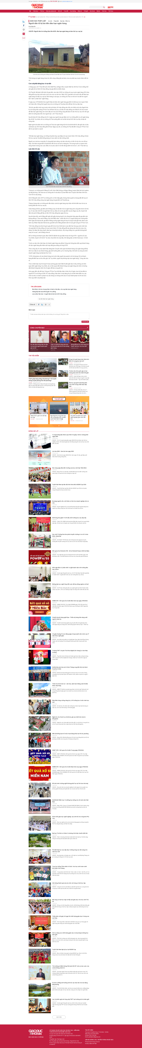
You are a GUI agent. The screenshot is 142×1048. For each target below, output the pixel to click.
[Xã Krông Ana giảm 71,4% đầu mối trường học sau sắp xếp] (40, 524)
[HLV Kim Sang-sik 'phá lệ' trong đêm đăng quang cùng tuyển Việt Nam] (79, 408)
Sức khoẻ (92, 11)
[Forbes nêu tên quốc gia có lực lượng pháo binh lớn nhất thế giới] (63, 373)
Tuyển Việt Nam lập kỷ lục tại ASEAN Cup (64, 949)
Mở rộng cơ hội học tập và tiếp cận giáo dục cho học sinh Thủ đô (70, 900)
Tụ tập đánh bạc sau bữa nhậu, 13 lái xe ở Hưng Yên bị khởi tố (79, 345)
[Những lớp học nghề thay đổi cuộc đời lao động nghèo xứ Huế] (40, 590)
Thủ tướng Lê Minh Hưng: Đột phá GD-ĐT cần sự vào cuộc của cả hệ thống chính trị (70, 967)
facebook (23, 24)
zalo (23, 21)
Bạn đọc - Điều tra (65, 21)
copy (49, 304)
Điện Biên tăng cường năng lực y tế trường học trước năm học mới (70, 701)
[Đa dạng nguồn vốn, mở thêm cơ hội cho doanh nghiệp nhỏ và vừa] (40, 507)
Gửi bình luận (85, 321)
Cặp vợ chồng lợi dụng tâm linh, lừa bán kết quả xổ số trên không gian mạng (40, 346)
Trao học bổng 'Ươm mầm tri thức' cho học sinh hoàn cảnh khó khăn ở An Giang (69, 867)
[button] (82, 327)
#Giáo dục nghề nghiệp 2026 (64, 16)
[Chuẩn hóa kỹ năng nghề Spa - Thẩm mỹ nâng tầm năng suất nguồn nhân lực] (40, 624)
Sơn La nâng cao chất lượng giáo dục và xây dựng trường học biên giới (70, 933)
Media (98, 11)
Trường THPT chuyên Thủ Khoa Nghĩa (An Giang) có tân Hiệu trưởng (70, 651)
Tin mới (23, 38)
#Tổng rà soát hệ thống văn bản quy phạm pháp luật (46, 16)
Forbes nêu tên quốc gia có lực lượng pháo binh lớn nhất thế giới (79, 372)
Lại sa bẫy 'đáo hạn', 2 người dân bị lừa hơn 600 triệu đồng (49, 294)
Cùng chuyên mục (37, 328)
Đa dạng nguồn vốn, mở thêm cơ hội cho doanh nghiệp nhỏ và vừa (70, 502)
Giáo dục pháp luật (51, 11)
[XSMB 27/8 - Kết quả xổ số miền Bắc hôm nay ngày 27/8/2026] (40, 607)
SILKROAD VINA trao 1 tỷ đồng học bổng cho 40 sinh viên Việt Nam (70, 801)
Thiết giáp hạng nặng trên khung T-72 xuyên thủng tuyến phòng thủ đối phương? (42, 379)
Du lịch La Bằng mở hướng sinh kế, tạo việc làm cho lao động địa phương (70, 983)
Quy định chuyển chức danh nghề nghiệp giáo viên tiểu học (58, 417)
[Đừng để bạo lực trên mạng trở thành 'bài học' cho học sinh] (60, 337)
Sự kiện (32, 17)
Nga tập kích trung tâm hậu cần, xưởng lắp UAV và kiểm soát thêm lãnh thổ (38, 417)
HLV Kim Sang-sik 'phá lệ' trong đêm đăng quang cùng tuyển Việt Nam (78, 417)
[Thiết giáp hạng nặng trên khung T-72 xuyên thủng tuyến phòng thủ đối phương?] (43, 367)
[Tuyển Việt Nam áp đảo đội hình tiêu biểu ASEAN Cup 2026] (40, 491)
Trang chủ (30, 11)
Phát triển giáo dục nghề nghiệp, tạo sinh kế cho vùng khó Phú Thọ (70, 817)
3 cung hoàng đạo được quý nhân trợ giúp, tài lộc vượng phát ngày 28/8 (70, 435)
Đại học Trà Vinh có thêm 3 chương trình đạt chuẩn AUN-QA (69, 833)
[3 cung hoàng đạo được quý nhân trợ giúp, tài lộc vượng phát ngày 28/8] (40, 441)
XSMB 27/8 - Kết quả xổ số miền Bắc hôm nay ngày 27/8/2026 (70, 601)
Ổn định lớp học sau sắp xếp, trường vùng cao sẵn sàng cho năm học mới (69, 850)
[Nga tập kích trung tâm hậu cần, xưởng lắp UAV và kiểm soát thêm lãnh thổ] (39, 408)
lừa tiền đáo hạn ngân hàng (46, 299)
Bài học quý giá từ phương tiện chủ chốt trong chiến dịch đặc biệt (78, 384)
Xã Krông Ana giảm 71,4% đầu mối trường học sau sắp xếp (69, 518)
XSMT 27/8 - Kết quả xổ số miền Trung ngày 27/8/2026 (68, 750)
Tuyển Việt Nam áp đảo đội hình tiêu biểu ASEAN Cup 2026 (69, 484)
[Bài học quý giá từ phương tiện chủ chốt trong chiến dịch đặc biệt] (63, 385)
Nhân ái (80, 11)
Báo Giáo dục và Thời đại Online (37, 6)
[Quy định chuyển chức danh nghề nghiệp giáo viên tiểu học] (59, 408)
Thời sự (42, 11)
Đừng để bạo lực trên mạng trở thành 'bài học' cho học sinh (59, 345)
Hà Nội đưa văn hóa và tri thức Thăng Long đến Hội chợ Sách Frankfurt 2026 (70, 668)
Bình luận (23, 33)
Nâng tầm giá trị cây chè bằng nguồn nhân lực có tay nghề (69, 1016)
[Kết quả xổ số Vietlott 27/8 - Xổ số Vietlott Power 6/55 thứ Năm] (40, 557)
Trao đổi (66, 11)
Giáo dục (35, 11)
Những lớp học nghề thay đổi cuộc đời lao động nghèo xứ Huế (70, 584)
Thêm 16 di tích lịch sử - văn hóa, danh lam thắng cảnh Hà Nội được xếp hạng (70, 684)
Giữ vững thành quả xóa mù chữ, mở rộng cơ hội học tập (68, 883)
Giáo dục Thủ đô (110, 7)
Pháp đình (56, 21)
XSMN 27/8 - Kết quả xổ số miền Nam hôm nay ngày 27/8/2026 (70, 767)
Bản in (23, 29)
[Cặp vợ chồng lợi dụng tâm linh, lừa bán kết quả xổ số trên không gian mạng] (40, 337)
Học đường (73, 11)
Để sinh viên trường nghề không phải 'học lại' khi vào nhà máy (70, 783)
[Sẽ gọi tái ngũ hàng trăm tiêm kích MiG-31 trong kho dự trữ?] (63, 361)
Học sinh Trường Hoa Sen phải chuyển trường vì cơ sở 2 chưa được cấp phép (70, 535)
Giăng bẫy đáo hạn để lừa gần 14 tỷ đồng (44, 291)
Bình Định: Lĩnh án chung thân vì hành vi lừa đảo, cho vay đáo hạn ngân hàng (54, 289)
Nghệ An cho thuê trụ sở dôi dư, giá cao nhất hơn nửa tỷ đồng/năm (68, 718)
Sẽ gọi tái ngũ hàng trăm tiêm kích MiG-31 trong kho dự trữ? (79, 360)
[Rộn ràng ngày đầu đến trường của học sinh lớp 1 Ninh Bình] (40, 474)
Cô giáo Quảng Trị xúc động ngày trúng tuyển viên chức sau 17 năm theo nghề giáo (70, 635)
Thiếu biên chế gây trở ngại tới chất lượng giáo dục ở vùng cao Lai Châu (70, 917)
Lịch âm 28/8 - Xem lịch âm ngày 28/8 (63, 451)
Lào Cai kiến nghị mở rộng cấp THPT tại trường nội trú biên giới (70, 999)
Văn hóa (104, 11)
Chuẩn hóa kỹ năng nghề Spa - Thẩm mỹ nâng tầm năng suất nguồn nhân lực (69, 618)
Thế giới (86, 11)
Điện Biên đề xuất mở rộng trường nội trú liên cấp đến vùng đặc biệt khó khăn (69, 1033)
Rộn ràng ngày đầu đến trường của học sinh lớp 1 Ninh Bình (69, 468)
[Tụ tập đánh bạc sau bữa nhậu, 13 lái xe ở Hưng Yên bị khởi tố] (80, 337)
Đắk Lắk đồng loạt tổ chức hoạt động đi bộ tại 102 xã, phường (70, 733)
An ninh (50, 21)
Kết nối (60, 11)
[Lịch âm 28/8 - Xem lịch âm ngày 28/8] (40, 457)
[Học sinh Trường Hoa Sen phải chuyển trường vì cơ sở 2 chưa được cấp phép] (40, 541)
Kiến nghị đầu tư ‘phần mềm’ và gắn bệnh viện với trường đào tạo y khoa (70, 568)
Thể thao (110, 11)
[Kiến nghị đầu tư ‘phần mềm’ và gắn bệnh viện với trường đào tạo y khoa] (40, 574)
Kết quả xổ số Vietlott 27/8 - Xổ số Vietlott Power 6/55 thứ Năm (70, 551)
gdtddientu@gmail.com (67, 1)
